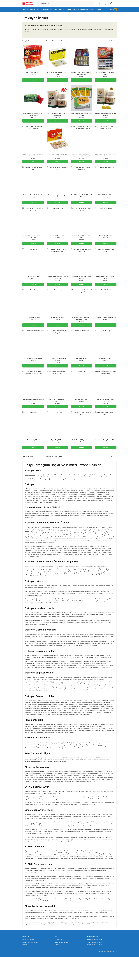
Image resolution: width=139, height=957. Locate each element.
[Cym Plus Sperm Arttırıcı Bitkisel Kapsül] (81, 220)
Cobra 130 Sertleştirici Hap (105, 195)
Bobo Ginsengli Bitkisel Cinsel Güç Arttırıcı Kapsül (33, 114)
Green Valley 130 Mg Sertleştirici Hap (105, 440)
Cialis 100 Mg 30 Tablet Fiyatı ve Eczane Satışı (57, 114)
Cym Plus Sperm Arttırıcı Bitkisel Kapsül (81, 236)
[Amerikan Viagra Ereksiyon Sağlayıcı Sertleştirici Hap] (81, 57)
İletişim (57, 944)
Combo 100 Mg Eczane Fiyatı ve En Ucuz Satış (33, 236)
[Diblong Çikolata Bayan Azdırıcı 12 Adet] (105, 261)
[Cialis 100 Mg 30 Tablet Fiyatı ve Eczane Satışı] (57, 98)
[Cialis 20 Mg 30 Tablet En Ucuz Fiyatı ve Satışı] (105, 98)
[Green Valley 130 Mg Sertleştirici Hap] (105, 424)
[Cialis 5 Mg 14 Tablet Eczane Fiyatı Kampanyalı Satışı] (57, 139)
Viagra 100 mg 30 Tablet (94, 942)
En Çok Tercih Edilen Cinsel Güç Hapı (105, 317)
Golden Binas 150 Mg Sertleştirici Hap (81, 441)
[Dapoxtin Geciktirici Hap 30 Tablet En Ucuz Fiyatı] (57, 261)
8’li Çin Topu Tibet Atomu (33, 72)
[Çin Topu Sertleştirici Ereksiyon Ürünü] (57, 179)
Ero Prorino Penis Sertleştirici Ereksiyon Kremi (57, 400)
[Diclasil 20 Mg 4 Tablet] (33, 302)
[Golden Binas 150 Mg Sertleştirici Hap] (81, 424)
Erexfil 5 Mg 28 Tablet (105, 358)
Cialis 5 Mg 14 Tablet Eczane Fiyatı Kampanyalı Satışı (57, 155)
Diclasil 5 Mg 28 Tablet (57, 317)
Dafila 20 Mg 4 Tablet (105, 236)
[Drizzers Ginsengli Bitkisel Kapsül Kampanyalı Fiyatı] (81, 302)
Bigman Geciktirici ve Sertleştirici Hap (105, 73)
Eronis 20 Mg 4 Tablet (81, 399)
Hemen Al (33, 80)
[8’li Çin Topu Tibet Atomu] (33, 57)
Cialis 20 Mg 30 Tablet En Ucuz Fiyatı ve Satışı (105, 114)
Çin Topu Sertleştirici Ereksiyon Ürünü (57, 196)
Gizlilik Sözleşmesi (28, 939)
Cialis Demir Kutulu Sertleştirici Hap (33, 195)
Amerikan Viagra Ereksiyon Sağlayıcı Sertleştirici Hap (81, 73)
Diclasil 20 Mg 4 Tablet (33, 317)
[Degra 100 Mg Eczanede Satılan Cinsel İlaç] (81, 261)
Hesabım (99, 5)
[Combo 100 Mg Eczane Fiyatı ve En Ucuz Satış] (33, 220)
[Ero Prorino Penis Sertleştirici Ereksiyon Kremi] (57, 384)
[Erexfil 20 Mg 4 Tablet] (81, 343)
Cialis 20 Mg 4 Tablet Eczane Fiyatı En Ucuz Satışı (33, 155)
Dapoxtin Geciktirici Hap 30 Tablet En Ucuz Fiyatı (57, 277)
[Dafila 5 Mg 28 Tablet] (33, 261)
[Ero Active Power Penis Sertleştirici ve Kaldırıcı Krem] (33, 384)
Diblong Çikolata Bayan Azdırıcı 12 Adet (106, 277)
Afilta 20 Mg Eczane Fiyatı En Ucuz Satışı (57, 73)
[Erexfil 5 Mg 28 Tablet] (105, 343)
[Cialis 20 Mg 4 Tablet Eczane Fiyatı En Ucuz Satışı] (33, 139)
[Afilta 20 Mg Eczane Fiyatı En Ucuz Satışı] (57, 57)
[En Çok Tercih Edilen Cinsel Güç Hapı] (105, 302)
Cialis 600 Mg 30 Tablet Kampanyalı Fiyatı (105, 155)
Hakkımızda (58, 939)
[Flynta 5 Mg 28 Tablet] (57, 424)
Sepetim (24, 944)
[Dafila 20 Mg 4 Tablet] (105, 220)
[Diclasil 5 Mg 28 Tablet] (57, 302)
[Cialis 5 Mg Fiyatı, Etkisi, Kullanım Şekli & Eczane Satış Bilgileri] (81, 139)
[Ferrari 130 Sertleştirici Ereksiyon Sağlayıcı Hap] (105, 384)
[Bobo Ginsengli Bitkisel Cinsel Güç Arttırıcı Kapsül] (33, 98)
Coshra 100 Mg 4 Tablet (57, 236)
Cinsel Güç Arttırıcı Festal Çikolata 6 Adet (81, 196)
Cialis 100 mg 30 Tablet (94, 939)
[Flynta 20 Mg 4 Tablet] (33, 424)
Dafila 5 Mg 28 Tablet (33, 276)
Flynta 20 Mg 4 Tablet (33, 440)
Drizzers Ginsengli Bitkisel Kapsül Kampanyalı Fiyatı (81, 318)
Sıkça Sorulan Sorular (110, 5)
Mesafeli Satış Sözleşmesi (30, 942)
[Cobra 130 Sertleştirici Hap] (105, 179)
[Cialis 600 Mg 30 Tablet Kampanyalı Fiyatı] (105, 139)
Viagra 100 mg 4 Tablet (94, 944)
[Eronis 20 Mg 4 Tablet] (81, 384)
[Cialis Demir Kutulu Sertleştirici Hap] (33, 179)
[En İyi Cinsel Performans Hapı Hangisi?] (57, 343)
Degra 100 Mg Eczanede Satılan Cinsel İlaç (81, 277)
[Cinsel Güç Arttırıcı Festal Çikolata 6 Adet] (81, 179)
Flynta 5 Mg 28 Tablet (57, 440)
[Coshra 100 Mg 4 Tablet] (57, 220)
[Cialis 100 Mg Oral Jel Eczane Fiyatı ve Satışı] (81, 98)
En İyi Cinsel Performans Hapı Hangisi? (57, 359)
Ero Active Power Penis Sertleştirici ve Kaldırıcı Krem (33, 400)
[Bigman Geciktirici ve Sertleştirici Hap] (105, 57)
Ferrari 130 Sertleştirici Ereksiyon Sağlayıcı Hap (105, 400)
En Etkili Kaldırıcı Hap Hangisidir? (33, 358)
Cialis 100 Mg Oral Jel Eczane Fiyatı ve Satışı (81, 114)
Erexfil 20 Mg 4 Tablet (81, 358)
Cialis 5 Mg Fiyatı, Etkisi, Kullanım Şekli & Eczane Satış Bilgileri (81, 155)
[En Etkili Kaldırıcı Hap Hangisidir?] (33, 343)
